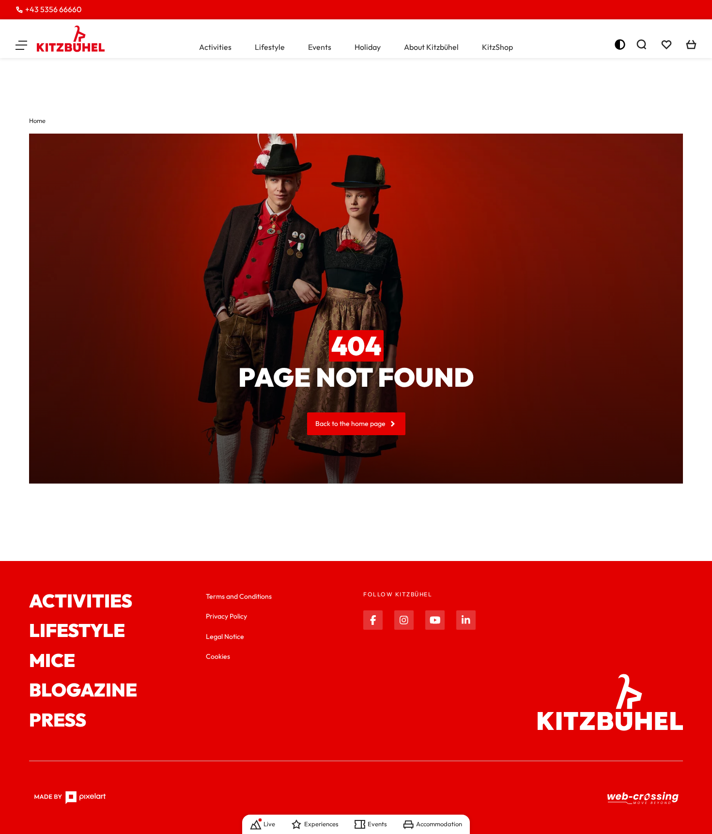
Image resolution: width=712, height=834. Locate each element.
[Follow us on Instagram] (404, 620)
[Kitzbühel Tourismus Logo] (71, 38)
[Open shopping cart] (691, 44)
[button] (21, 44)
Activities (215, 47)
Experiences (321, 824)
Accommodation (439, 824)
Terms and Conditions (239, 596)
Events (319, 47)
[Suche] (641, 44)
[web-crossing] (643, 797)
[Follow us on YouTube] (435, 620)
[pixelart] (70, 797)
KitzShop (497, 47)
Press (57, 720)
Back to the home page (350, 423)
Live (269, 824)
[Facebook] (373, 620)
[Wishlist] (666, 44)
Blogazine (83, 690)
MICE (52, 661)
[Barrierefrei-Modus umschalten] (620, 44)
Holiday (368, 47)
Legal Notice (225, 636)
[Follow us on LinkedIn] (466, 620)
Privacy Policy (226, 616)
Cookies (218, 656)
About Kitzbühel (431, 47)
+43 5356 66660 (53, 9)
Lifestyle (270, 47)
